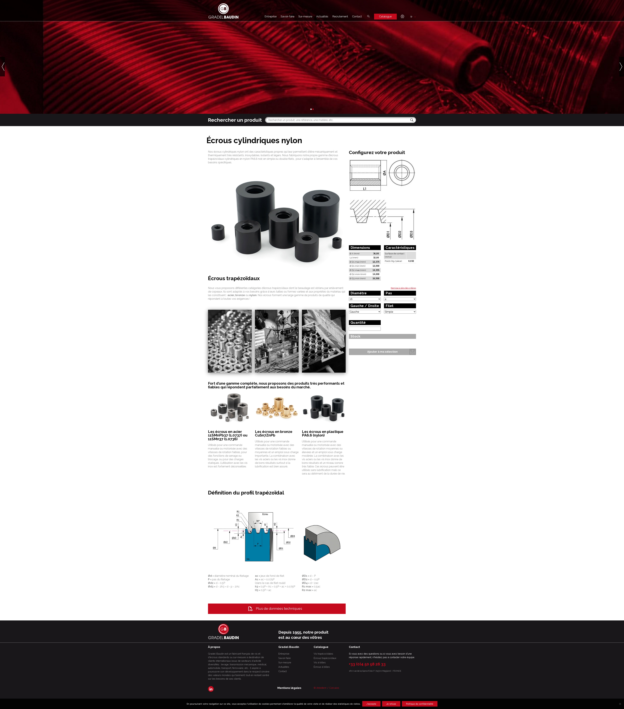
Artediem (321, 687)
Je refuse (391, 703)
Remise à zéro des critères (403, 288)
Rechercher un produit (235, 120)
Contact (357, 16)
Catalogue (385, 16)
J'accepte (371, 703)
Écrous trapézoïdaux (325, 658)
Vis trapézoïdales (323, 653)
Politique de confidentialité (419, 703)
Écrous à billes (322, 666)
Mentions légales (289, 687)
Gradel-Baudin (245, 88)
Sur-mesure (305, 16)
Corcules (334, 687)
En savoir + (218, 88)
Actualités (322, 16)
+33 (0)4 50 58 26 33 (367, 664)
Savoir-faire (287, 16)
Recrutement (340, 16)
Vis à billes (320, 662)
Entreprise (271, 16)
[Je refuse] (620, 703)
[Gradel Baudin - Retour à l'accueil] (223, 11)
